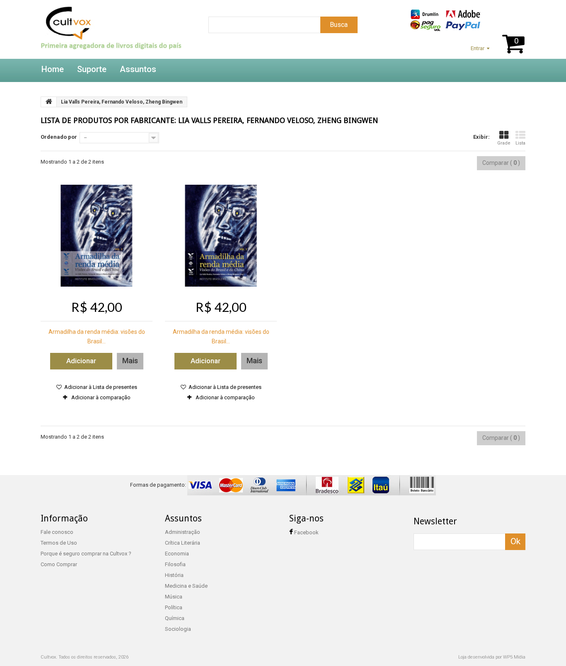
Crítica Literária (182, 543)
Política (173, 607)
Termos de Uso (59, 543)
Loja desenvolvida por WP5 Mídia (491, 657)
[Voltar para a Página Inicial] (49, 102)
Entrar (477, 48)
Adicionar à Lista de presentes (100, 387)
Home (52, 69)
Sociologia (178, 629)
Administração (182, 532)
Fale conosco (57, 532)
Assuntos (138, 69)
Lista (520, 143)
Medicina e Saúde (186, 586)
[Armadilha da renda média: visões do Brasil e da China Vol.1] (221, 236)
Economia (177, 553)
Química (174, 618)
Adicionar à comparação (101, 397)
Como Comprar (59, 564)
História (174, 575)
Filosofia (175, 564)
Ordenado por (59, 137)
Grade (503, 143)
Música (173, 597)
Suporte (91, 69)
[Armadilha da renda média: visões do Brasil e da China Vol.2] (96, 236)
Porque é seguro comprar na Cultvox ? (86, 553)
